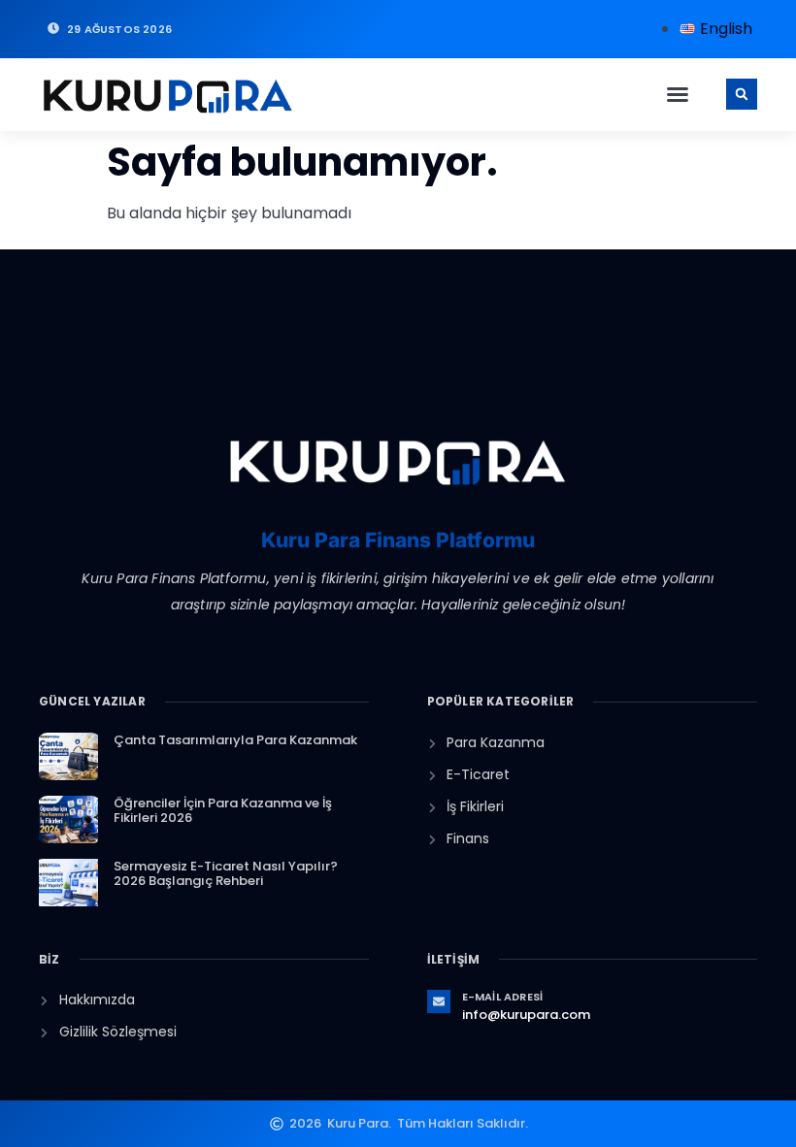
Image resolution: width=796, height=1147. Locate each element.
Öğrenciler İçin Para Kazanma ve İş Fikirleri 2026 (223, 811)
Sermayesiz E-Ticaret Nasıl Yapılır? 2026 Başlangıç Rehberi (226, 874)
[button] (677, 94)
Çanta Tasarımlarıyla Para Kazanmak (235, 740)
